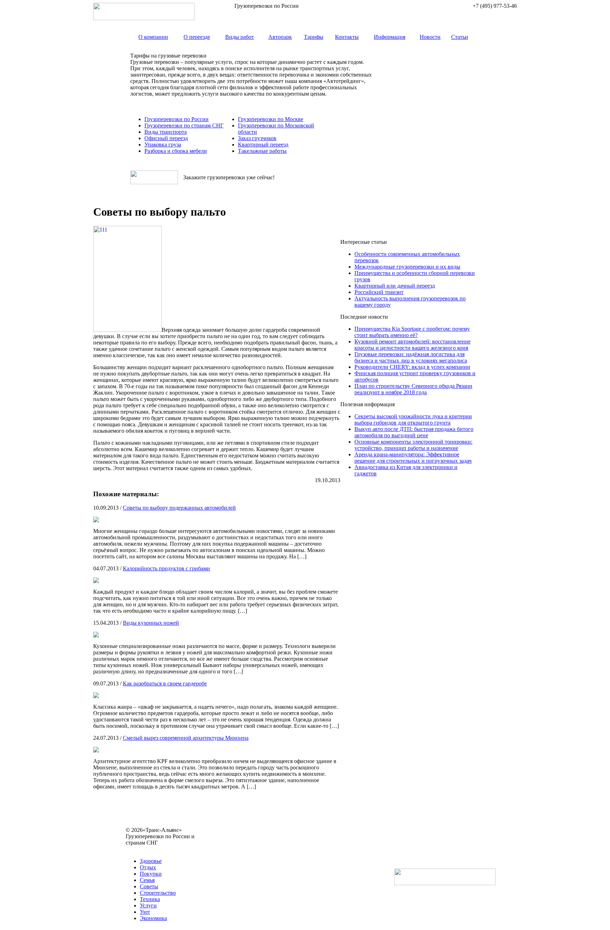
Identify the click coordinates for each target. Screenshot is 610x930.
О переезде (197, 37)
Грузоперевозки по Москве (270, 119)
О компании (153, 37)
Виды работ (239, 37)
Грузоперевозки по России (176, 119)
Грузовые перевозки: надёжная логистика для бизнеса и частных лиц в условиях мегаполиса (410, 357)
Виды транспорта (165, 132)
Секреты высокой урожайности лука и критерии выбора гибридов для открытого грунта (413, 419)
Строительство (158, 893)
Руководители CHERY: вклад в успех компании (412, 367)
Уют (145, 912)
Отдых (148, 867)
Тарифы (313, 37)
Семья (147, 880)
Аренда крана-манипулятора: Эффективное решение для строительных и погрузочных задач (413, 457)
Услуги (148, 905)
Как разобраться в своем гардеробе (165, 683)
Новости (430, 37)
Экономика (153, 918)
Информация (389, 37)
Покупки (151, 874)
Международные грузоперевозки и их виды (407, 267)
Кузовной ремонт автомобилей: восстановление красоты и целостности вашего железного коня (412, 344)
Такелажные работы (262, 151)
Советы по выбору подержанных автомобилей (179, 508)
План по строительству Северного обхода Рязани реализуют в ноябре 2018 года (413, 389)
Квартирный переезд (263, 145)
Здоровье (151, 861)
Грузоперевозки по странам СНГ (183, 125)
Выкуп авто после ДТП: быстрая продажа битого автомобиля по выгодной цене (413, 432)
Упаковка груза (162, 145)
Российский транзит (378, 292)
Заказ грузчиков (257, 138)
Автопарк (280, 37)
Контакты (347, 37)
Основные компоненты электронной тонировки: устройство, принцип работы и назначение (413, 445)
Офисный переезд (166, 138)
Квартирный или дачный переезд (394, 286)
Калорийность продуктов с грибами (166, 568)
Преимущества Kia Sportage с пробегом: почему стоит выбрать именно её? (412, 332)
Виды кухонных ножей (151, 623)
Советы (149, 886)
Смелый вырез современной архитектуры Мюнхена (186, 738)
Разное (164, 849)
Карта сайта (140, 849)
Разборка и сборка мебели (175, 151)
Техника (150, 899)
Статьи (459, 37)
